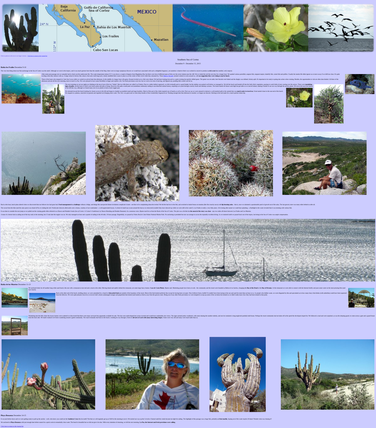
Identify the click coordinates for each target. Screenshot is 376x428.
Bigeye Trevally (168, 76)
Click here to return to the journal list (37, 56)
